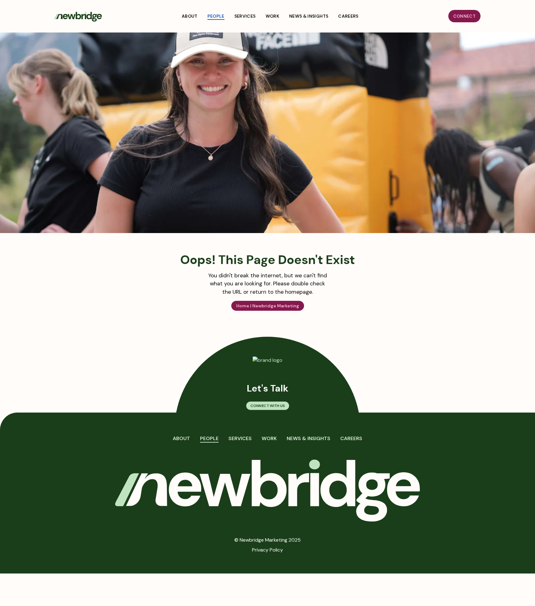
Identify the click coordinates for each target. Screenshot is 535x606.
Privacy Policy (267, 550)
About (181, 438)
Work (269, 438)
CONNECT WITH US (267, 406)
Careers (351, 438)
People (209, 438)
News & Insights (308, 438)
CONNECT (464, 16)
